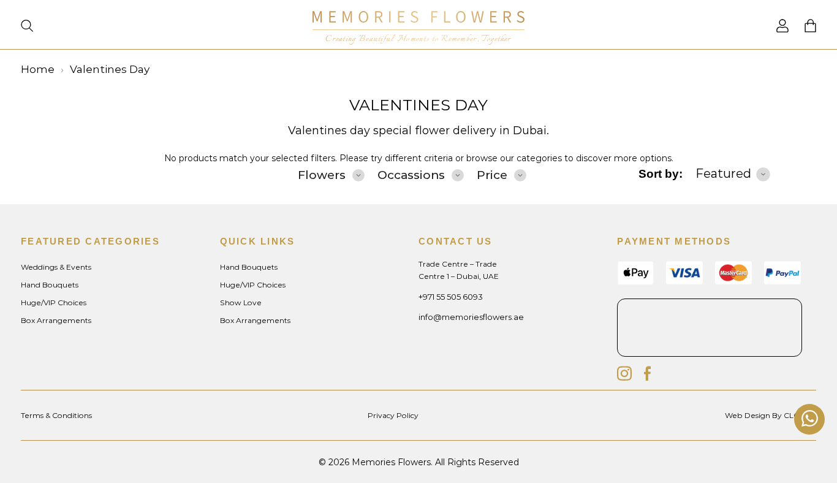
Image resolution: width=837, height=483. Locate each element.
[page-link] (782, 29)
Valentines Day (418, 105)
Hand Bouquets (49, 284)
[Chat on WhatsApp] (809, 419)
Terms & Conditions (56, 415)
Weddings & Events (56, 267)
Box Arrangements (56, 320)
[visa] (635, 282)
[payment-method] (782, 281)
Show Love (241, 302)
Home (38, 69)
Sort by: (660, 173)
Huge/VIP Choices (53, 302)
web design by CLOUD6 (770, 415)
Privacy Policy (393, 415)
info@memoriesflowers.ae (471, 317)
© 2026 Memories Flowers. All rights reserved (419, 462)
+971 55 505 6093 (450, 297)
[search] (27, 27)
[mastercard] (733, 281)
